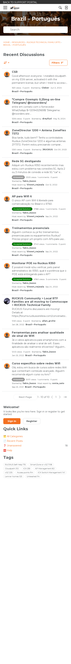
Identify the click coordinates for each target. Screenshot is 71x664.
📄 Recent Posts (13, 440)
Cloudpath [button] (12, 468)
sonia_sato (58, 383)
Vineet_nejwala (35, 184)
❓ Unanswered (35, 445)
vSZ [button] (8, 472)
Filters (56, 62)
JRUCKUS (47, 149)
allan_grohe (48, 321)
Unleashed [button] (33, 476)
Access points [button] (25, 472)
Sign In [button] (12, 421)
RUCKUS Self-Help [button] (15, 464)
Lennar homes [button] (13, 476)
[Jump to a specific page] (65, 397)
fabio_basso (29, 181)
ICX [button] (26, 468)
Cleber (45, 88)
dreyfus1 (47, 118)
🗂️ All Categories (13, 436)
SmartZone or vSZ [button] (41, 464)
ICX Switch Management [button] (51, 472)
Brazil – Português (22, 91)
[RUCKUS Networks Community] (14, 7)
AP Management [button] (44, 468)
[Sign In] (66, 7)
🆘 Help (7, 450)
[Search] (60, 7)
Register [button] (31, 421)
